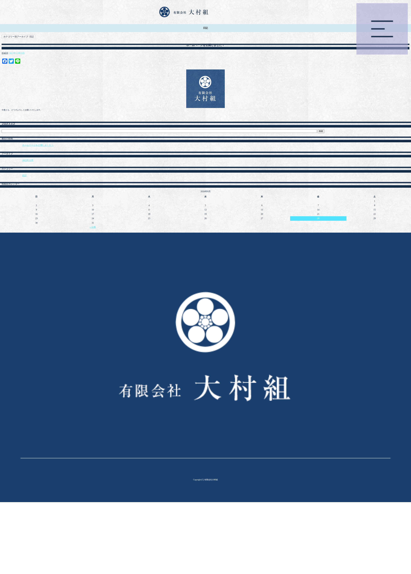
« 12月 (93, 227)
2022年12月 (27, 160)
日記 (24, 175)
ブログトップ (8, 123)
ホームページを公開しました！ (205, 45)
